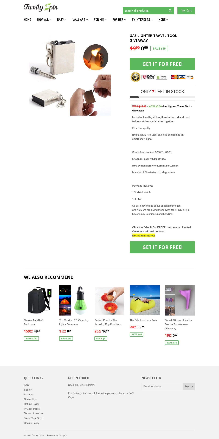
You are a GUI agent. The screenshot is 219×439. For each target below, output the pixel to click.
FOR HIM (99, 19)
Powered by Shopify (57, 435)
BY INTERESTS (141, 19)
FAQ (26, 385)
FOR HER (118, 19)
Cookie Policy (31, 423)
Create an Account (185, 2)
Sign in (167, 2)
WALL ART (79, 19)
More (162, 19)
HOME (27, 19)
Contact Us (30, 399)
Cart (189, 10)
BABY (61, 19)
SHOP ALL (43, 19)
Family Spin (38, 435)
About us (29, 394)
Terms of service (33, 413)
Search (28, 389)
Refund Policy (32, 404)
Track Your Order (33, 418)
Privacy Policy (32, 408)
